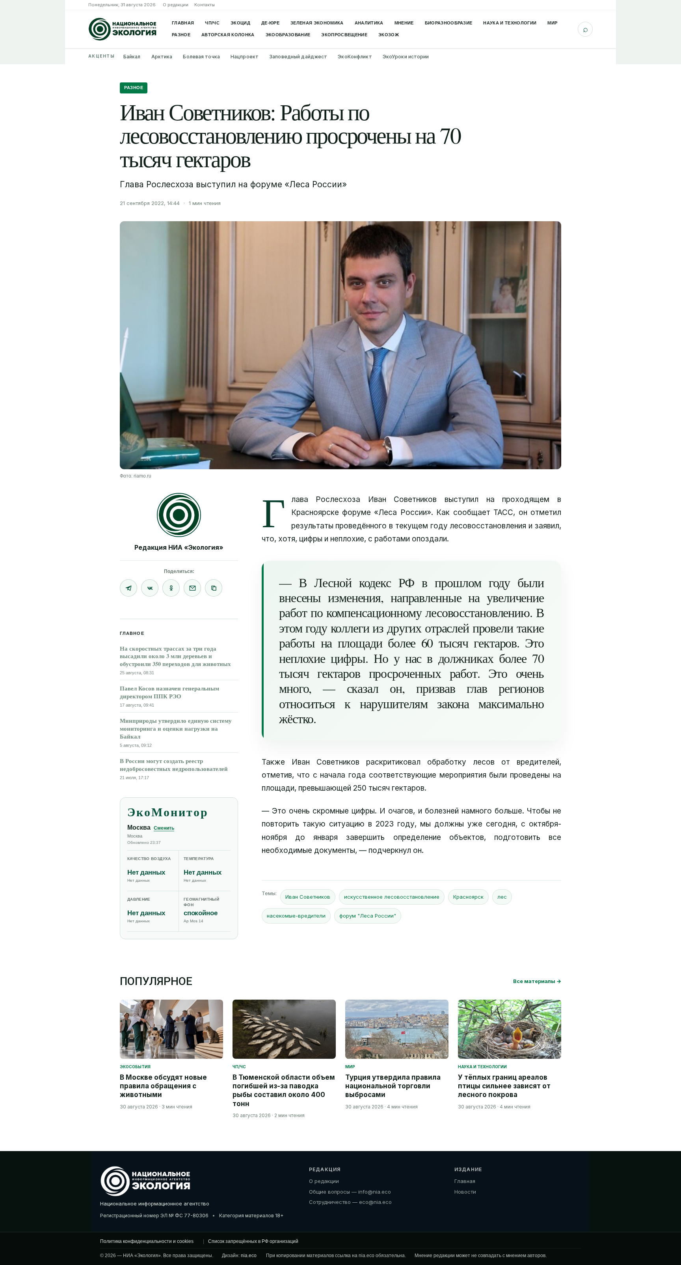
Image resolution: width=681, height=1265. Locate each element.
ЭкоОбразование (288, 34)
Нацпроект (245, 57)
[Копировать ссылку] (213, 588)
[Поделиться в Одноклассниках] (171, 588)
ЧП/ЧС (212, 23)
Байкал (132, 57)
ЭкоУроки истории (406, 57)
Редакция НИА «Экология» (178, 547)
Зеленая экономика (317, 23)
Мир (552, 23)
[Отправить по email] (192, 588)
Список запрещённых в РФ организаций (253, 1241)
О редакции (175, 4)
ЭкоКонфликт (355, 57)
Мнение (404, 23)
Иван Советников (307, 897)
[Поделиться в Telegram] (128, 588)
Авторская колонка (228, 34)
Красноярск (468, 897)
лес (502, 897)
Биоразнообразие (449, 23)
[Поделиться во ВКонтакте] (149, 588)
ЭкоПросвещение (344, 34)
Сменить (164, 828)
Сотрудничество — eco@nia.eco (350, 1202)
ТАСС (503, 512)
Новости (465, 1191)
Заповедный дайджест (298, 57)
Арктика (162, 57)
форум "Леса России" (367, 915)
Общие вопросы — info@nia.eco (350, 1191)
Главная (183, 23)
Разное (181, 34)
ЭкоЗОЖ (388, 34)
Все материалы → (537, 981)
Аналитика (369, 23)
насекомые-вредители (296, 915)
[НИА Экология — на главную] (122, 29)
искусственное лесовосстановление (391, 897)
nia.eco (249, 1255)
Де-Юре (270, 23)
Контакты (204, 4)
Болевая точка (201, 57)
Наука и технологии (509, 23)
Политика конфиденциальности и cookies (147, 1241)
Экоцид (240, 23)
